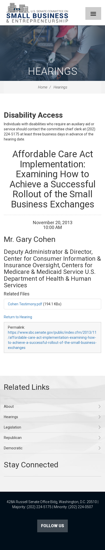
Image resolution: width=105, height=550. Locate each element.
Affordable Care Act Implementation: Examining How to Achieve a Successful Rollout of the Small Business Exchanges (52, 179)
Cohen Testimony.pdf (25, 304)
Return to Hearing (18, 317)
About (9, 406)
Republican (13, 438)
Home (42, 87)
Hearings (52, 71)
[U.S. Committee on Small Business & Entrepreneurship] (37, 13)
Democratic (13, 448)
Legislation (12, 427)
